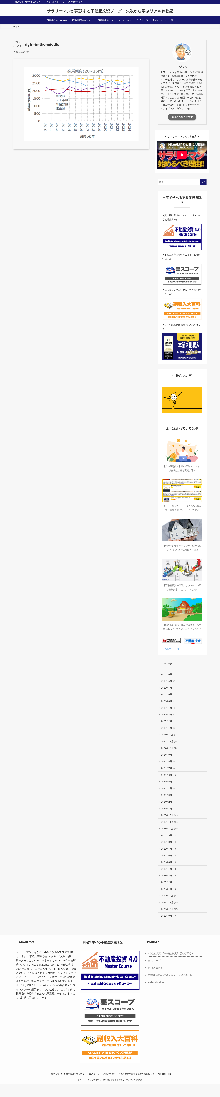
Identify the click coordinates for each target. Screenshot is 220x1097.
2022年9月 (168, 915)
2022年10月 (169, 909)
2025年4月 (168, 707)
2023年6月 (168, 855)
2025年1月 (168, 727)
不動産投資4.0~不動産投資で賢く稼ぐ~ (170, 953)
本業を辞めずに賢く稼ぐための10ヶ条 (170, 975)
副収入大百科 (155, 968)
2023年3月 (168, 875)
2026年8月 (168, 674)
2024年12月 (169, 734)
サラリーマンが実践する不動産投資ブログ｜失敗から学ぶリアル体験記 (110, 11)
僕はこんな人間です (182, 116)
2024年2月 (168, 801)
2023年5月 (168, 862)
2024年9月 (168, 754)
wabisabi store (156, 982)
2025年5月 (168, 701)
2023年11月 (169, 821)
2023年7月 (168, 848)
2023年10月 (169, 828)
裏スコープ (154, 960)
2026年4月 (168, 687)
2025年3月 (168, 714)
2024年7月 (168, 768)
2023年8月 (168, 841)
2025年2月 (168, 721)
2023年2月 (168, 882)
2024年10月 (169, 748)
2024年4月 (168, 788)
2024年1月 (168, 808)
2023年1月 (168, 889)
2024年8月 (168, 761)
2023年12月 (169, 815)
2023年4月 (168, 868)
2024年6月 (168, 774)
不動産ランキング (171, 648)
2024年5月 (168, 781)
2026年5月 (168, 680)
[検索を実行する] (203, 182)
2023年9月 (168, 835)
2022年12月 (169, 895)
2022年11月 (169, 902)
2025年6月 (168, 694)
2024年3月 (168, 794)
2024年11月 (169, 741)
